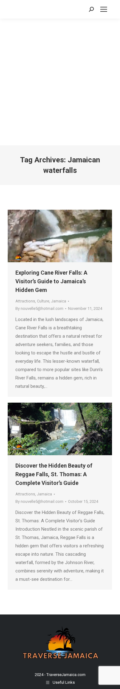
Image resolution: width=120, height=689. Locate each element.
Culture (43, 301)
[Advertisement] (60, 82)
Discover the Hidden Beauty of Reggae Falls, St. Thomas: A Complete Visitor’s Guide (53, 474)
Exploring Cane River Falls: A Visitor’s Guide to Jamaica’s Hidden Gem (51, 281)
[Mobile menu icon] (103, 9)
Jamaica (58, 301)
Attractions (25, 301)
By (39, 308)
